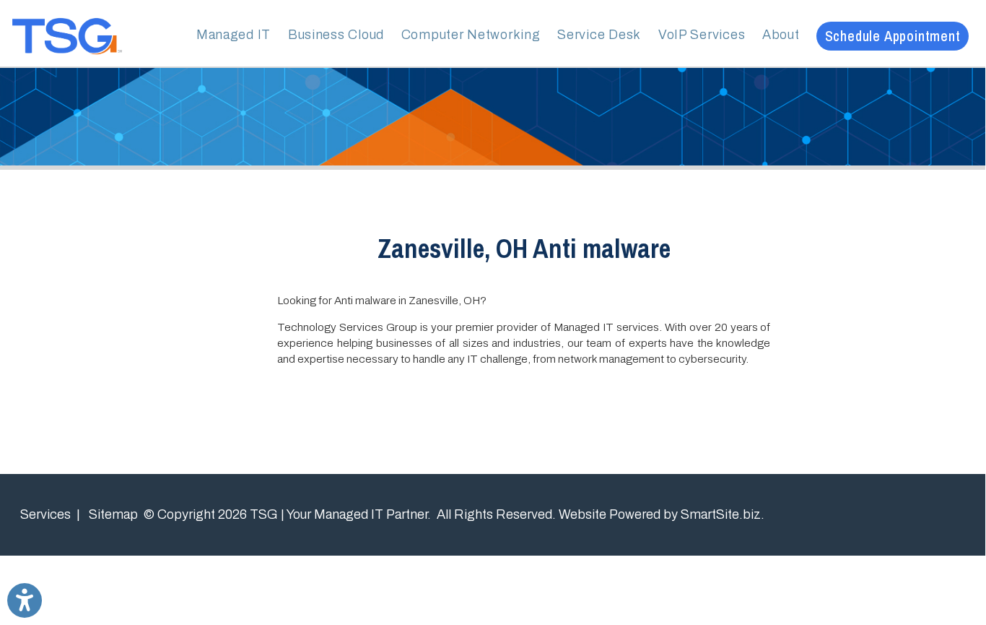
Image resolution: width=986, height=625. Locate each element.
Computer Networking (471, 34)
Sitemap (113, 514)
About (781, 34)
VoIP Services (701, 34)
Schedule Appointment (893, 36)
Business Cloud (336, 34)
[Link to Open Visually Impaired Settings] (24, 600)
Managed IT (233, 34)
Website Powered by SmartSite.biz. (661, 514)
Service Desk (599, 34)
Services (45, 514)
